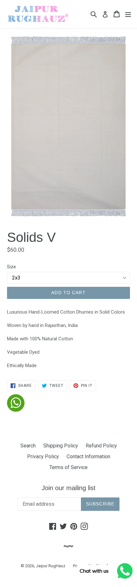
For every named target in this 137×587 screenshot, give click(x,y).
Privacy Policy (43, 456)
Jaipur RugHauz (50, 565)
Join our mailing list (69, 487)
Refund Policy (101, 446)
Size (11, 266)
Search (28, 446)
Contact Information (88, 456)
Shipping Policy (60, 446)
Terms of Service (68, 467)
